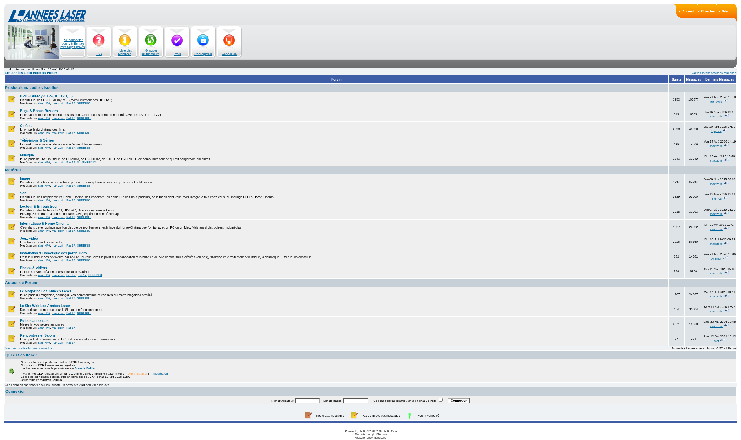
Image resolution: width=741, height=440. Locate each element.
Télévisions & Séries (37, 140)
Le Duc (71, 275)
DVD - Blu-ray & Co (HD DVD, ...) (46, 96)
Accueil (688, 11)
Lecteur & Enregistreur (39, 207)
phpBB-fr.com (379, 434)
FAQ (99, 54)
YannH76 (44, 103)
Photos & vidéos (33, 268)
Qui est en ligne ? (22, 355)
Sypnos (716, 131)
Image (25, 178)
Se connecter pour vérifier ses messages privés (72, 43)
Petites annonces (34, 321)
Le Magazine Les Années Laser (45, 291)
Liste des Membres (125, 52)
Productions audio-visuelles (32, 88)
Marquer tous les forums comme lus (28, 348)
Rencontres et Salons (38, 335)
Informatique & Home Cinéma (44, 224)
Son (23, 193)
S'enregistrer (203, 54)
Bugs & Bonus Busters (39, 111)
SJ (78, 162)
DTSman (716, 258)
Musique (27, 155)
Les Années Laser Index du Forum (31, 72)
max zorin (58, 103)
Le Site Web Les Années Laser (45, 306)
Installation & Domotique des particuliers (53, 253)
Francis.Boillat (85, 368)
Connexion (229, 54)
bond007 (716, 101)
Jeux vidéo (29, 238)
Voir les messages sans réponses (714, 72)
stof (716, 340)
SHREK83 (84, 103)
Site (725, 11)
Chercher (708, 11)
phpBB (362, 431)
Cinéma (26, 126)
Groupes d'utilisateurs (150, 52)
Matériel (13, 170)
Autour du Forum (21, 283)
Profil (177, 54)
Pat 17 (70, 103)
